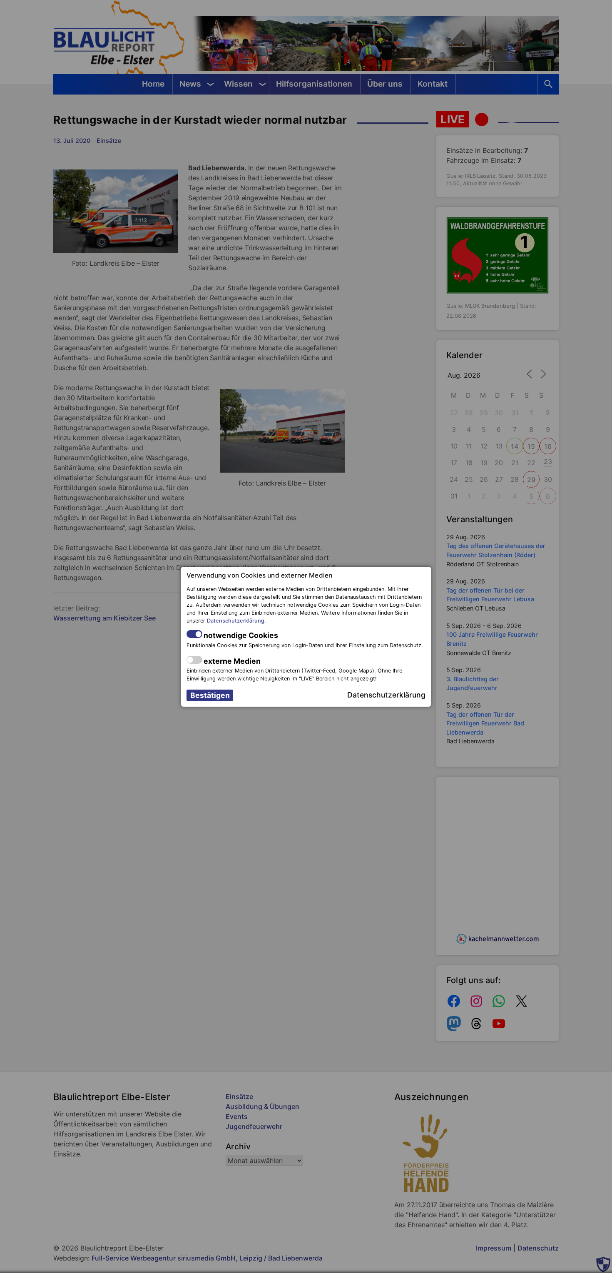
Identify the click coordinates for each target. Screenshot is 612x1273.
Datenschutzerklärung (235, 621)
